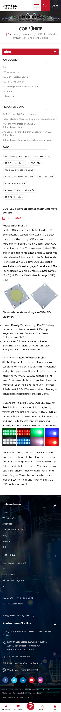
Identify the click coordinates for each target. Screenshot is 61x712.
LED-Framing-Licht (14, 163)
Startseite (13, 34)
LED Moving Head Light (17, 156)
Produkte (7, 523)
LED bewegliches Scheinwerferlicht (20, 86)
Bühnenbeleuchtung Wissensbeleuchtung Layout (27, 140)
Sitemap (6, 541)
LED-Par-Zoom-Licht (12, 603)
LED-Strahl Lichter (14, 197)
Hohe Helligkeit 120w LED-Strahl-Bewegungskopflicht (29, 119)
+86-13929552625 (29, 670)
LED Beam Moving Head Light (17, 598)
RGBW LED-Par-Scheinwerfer (20, 190)
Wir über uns (9, 518)
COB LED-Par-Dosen (15, 183)
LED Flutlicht (8, 91)
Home (5, 512)
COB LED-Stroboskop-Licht (19, 170)
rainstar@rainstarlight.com (29, 663)
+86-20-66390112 (21, 656)
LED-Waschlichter (11, 72)
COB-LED (35, 163)
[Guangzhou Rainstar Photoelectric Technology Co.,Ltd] (11, 7)
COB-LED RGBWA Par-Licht (19, 176)
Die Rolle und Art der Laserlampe (19, 114)
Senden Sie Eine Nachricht (31, 706)
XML (4, 547)
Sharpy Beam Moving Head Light (19, 615)
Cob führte (8, 96)
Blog (4, 67)
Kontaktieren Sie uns (13, 529)
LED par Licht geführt (13, 81)
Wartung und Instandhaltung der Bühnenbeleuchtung (19, 125)
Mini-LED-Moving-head (13, 580)
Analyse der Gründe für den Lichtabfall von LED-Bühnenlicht (27, 133)
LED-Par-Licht (42, 156)
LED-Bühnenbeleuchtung (15, 77)
